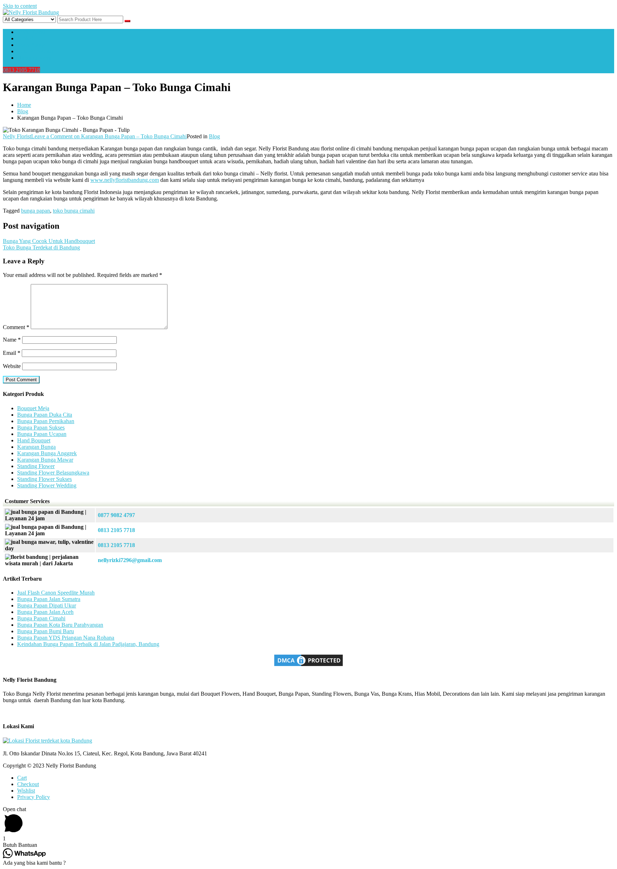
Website (12, 366)
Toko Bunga (31, 45)
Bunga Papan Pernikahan (45, 421)
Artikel (25, 38)
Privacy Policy (33, 797)
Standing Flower (36, 466)
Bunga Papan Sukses (41, 427)
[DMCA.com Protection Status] (308, 665)
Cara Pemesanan (36, 51)
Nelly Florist (17, 136)
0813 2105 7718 (21, 70)
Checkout (28, 784)
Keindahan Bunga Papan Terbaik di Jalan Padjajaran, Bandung (88, 644)
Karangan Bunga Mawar (45, 460)
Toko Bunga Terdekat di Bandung (41, 247)
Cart (22, 778)
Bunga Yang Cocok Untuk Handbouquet (49, 241)
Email (11, 353)
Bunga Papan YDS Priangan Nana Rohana (65, 638)
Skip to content (20, 6)
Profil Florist (31, 32)
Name (12, 340)
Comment (16, 327)
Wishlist (26, 791)
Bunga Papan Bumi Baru (45, 631)
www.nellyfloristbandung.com (124, 180)
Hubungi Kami (34, 58)
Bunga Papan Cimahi (41, 618)
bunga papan (35, 211)
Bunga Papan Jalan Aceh (45, 612)
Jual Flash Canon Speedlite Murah (56, 593)
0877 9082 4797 (116, 515)
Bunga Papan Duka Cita (44, 415)
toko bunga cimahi (74, 211)
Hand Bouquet (33, 440)
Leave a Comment (109, 136)
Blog (214, 136)
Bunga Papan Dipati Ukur (46, 605)
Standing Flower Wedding (46, 485)
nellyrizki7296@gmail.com (130, 560)
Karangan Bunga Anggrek (47, 453)
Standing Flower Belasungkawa (53, 473)
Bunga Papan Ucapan (41, 434)
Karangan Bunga (36, 447)
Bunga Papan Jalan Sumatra (48, 599)
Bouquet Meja (33, 408)
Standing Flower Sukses (44, 479)
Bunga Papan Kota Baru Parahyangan (60, 625)
